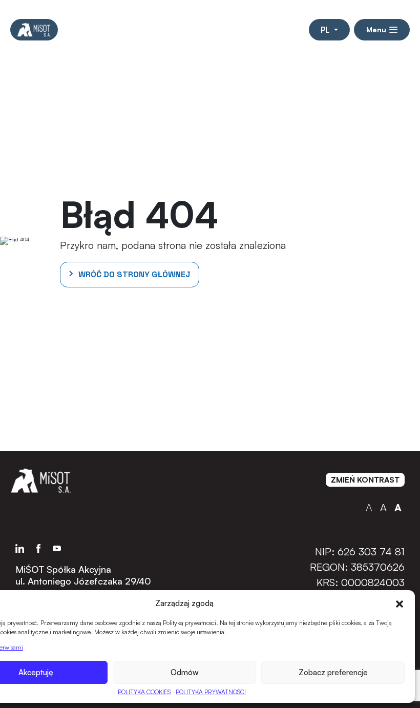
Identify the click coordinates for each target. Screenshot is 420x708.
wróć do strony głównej (134, 274)
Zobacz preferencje (333, 672)
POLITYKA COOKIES (144, 692)
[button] (399, 603)
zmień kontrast (365, 480)
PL (326, 30)
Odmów (185, 672)
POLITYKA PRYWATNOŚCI (211, 692)
